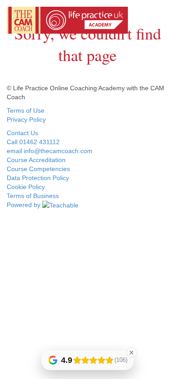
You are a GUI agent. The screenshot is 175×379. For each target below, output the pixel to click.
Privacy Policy (26, 119)
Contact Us (22, 133)
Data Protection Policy (38, 177)
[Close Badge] (131, 352)
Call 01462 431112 (33, 141)
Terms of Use (25, 110)
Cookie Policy (26, 186)
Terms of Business (33, 195)
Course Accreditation (36, 159)
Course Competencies (38, 168)
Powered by (24, 204)
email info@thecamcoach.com (49, 150)
